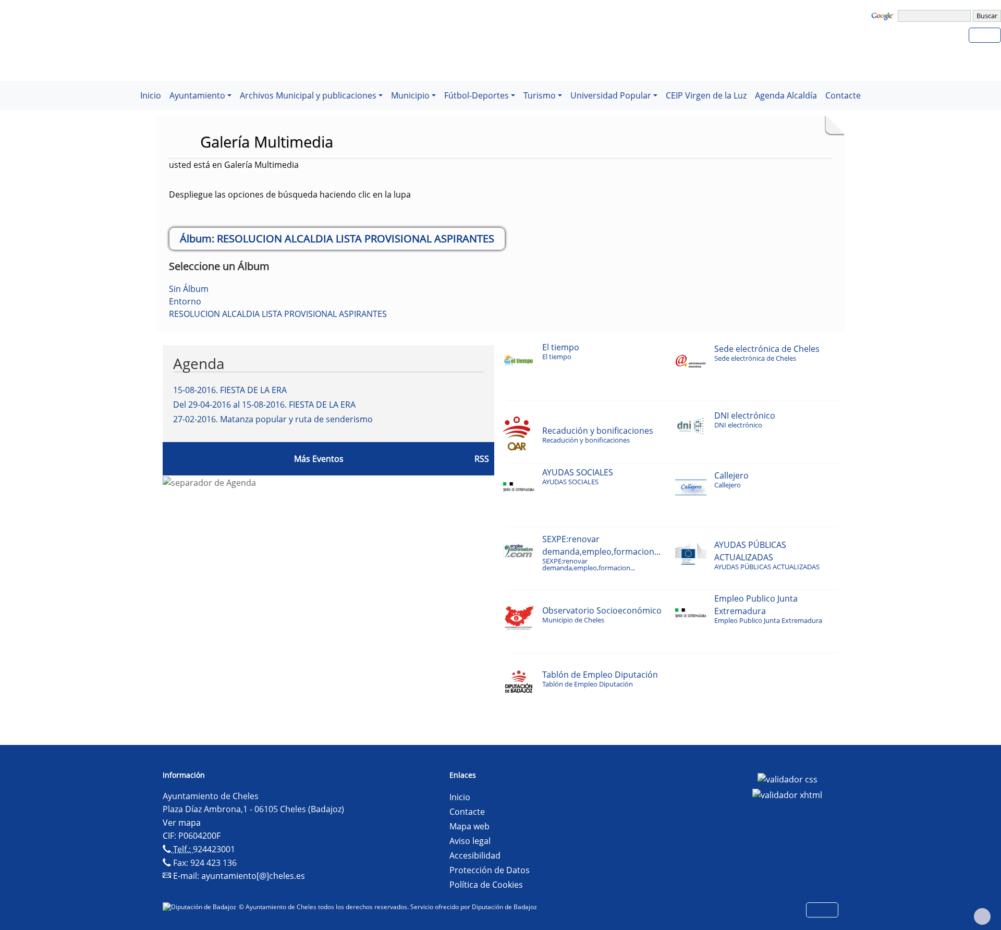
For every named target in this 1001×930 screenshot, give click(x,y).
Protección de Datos (489, 870)
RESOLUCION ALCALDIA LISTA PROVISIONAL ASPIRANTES (278, 314)
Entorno (185, 301)
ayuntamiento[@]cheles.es (253, 876)
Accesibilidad (474, 855)
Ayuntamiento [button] (197, 95)
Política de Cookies (486, 884)
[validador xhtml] (787, 794)
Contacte (843, 95)
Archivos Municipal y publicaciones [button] (308, 95)
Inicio (150, 95)
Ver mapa (182, 822)
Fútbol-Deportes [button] (476, 95)
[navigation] (935, 16)
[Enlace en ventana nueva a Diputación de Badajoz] (201, 906)
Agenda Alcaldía (786, 95)
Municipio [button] (410, 95)
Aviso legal (470, 841)
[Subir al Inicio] (982, 916)
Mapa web (469, 826)
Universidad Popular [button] (610, 95)
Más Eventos (319, 458)
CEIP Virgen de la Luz (706, 95)
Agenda (199, 363)
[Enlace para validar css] (787, 778)
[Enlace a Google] (884, 15)
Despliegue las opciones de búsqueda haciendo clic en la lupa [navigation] (290, 194)
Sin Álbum (189, 289)
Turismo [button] (539, 95)
